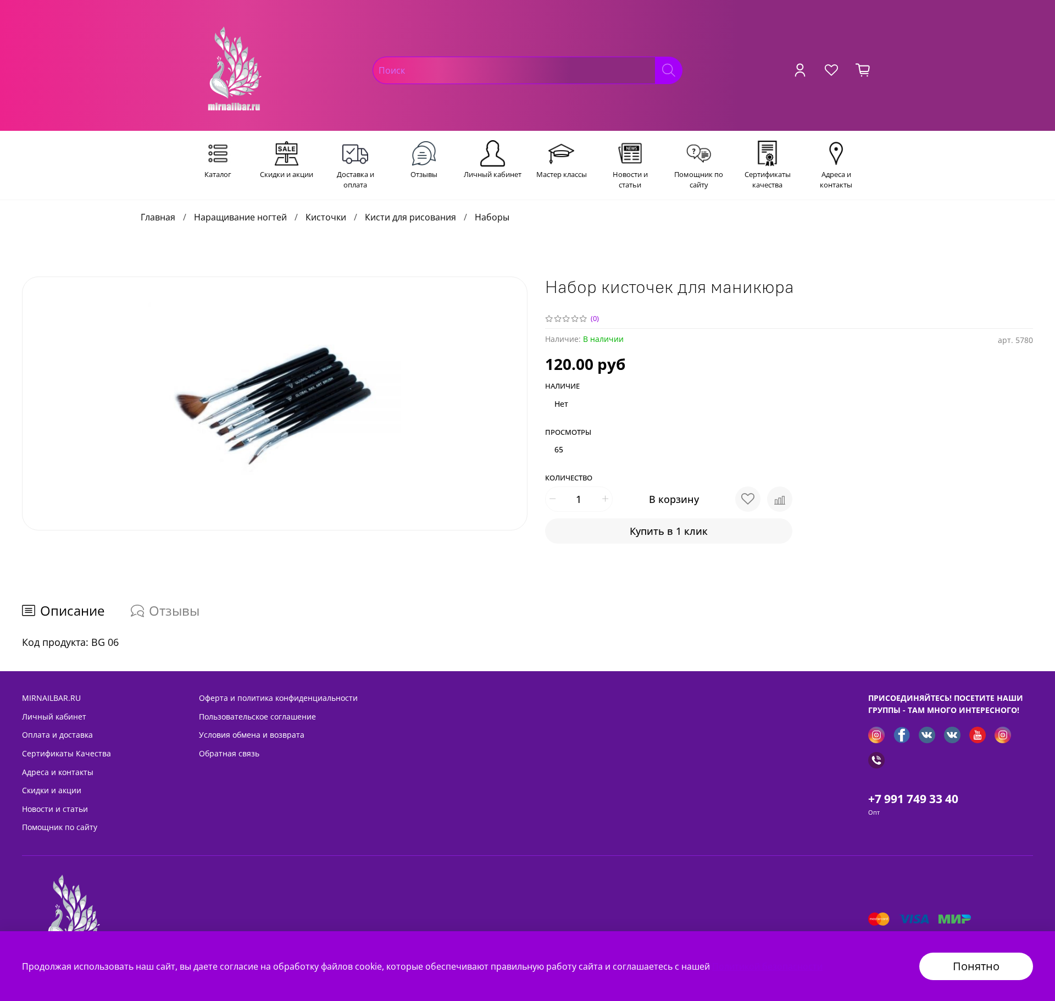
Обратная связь (229, 753)
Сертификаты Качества (66, 753)
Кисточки (326, 217)
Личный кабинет (54, 716)
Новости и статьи (55, 809)
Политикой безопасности (767, 966)
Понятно (976, 966)
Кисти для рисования (410, 217)
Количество (568, 478)
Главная (158, 217)
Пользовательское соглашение (257, 716)
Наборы (492, 217)
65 (558, 449)
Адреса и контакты (57, 772)
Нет (561, 404)
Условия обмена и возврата (251, 734)
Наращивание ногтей (240, 217)
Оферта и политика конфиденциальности (278, 698)
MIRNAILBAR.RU (51, 698)
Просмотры (568, 432)
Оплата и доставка (57, 734)
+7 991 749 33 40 (913, 798)
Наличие (562, 386)
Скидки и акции (51, 790)
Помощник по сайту (59, 827)
